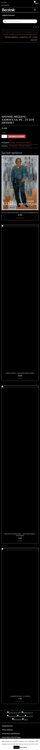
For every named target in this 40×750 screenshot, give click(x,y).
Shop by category (8, 15)
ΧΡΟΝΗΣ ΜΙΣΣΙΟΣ (24, 146)
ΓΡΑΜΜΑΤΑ (13, 146)
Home (5, 34)
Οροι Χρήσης (7, 730)
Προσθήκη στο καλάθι (16, 136)
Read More (23, 747)
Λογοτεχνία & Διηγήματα (27, 34)
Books (12, 34)
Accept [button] (16, 747)
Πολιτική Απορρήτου (11, 733)
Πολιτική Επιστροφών (11, 737)
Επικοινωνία (7, 726)
